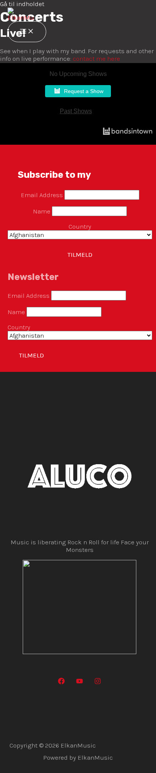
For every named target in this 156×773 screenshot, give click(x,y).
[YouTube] (79, 682)
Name (41, 211)
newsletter (117, 174)
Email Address (42, 195)
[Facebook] (61, 682)
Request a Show (83, 91)
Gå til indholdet (22, 4)
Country (80, 226)
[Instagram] (97, 682)
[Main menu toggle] (27, 31)
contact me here (96, 58)
